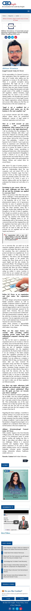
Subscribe (18, 605)
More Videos (5, 533)
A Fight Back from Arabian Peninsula (14, 553)
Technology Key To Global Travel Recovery (15, 561)
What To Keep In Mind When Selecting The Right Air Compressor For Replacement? (15, 565)
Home (4, 16)
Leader (17, 16)
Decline (22, 598)
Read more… (5, 595)
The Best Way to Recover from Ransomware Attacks (16, 570)
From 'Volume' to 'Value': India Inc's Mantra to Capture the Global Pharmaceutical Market (16, 548)
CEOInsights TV (7, 507)
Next (25, 461)
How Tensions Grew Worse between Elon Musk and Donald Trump (15, 576)
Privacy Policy (20, 603)
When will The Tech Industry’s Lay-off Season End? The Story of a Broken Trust (16, 557)
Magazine (10, 16)
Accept (8, 598)
